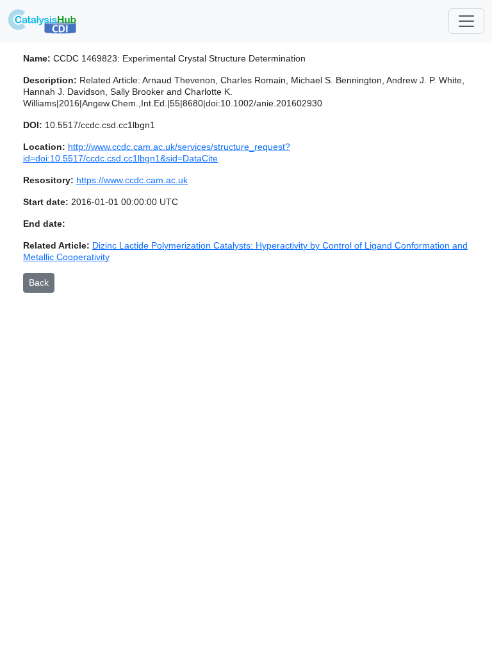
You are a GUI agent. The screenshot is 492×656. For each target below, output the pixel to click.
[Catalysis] (42, 21)
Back (39, 282)
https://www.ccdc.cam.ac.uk (132, 180)
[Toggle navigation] (466, 21)
